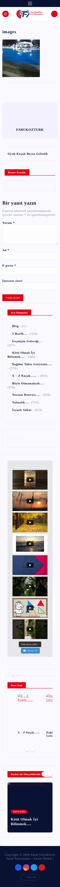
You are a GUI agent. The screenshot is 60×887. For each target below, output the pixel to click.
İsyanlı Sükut (22, 410)
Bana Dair (19, 812)
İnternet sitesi (12, 280)
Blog (15, 326)
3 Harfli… (19, 333)
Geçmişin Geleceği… (27, 341)
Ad (5, 250)
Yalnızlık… (20, 402)
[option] (30, 715)
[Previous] (27, 749)
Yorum (8, 222)
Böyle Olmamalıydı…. (28, 383)
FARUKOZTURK (30, 129)
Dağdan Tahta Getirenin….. (32, 364)
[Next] (33, 749)
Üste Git (31, 877)
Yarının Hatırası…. (26, 394)
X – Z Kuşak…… (24, 375)
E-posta (9, 265)
